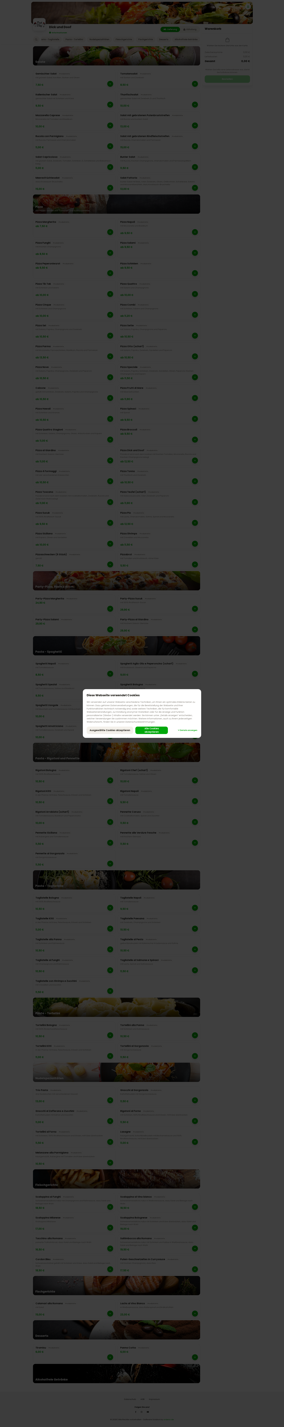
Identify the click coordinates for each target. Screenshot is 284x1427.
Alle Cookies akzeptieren (152, 730)
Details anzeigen (188, 730)
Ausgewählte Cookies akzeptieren (110, 730)
